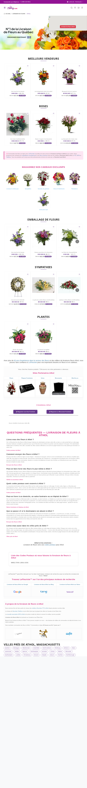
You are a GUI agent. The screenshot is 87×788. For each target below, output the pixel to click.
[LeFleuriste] (12, 8)
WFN (78, 155)
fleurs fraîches (43, 155)
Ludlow (18, 655)
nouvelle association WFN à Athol (16, 614)
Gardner (7, 648)
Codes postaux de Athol (13, 450)
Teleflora (8, 157)
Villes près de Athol (12, 536)
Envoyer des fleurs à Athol (14, 465)
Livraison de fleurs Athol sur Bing (44, 584)
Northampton (34, 651)
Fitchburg (57, 648)
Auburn (52, 655)
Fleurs (11, 378)
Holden (17, 651)
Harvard (36, 655)
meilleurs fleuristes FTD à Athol (40, 608)
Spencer (24, 651)
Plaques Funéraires (27, 378)
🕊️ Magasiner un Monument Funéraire (60, 411)
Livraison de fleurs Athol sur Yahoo (70, 584)
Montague (16, 648)
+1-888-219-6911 (25, 2)
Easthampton (9, 655)
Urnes (42, 378)
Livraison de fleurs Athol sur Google (17, 584)
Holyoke (44, 655)
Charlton (60, 655)
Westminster (26, 648)
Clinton (52, 651)
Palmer (60, 651)
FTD (75, 155)
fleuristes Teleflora (18, 611)
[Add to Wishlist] (28, 66)
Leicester (44, 651)
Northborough (70, 655)
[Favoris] (75, 7)
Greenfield (36, 648)
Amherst (66, 648)
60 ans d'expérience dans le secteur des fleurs (31, 360)
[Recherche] (71, 7)
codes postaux (50, 545)
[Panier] (78, 7)
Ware (73, 648)
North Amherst (47, 648)
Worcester (68, 651)
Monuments (58, 378)
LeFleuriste (31, 153)
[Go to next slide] (77, 241)
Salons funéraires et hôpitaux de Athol (17, 507)
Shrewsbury (27, 655)
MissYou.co (75, 378)
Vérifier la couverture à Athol (14, 479)
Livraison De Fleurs (18, 13)
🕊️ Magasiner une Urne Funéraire (25, 411)
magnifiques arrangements (29, 155)
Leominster (8, 651)
